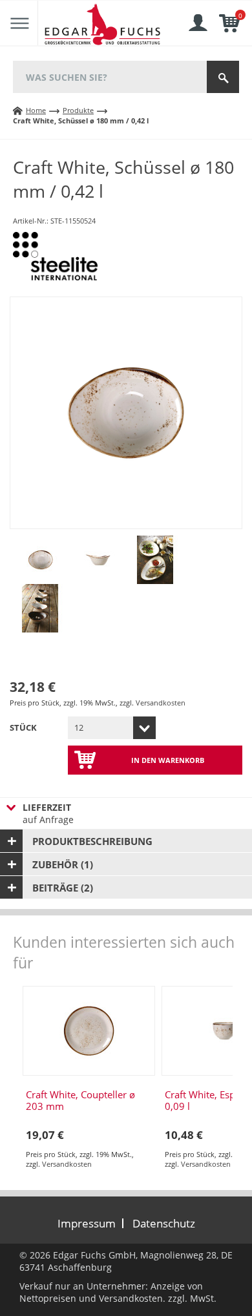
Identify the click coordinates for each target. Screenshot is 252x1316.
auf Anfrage (48, 813)
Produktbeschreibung (92, 841)
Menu (19, 23)
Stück (23, 727)
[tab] (126, 841)
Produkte (78, 110)
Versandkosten (160, 702)
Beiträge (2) (62, 887)
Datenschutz (163, 1223)
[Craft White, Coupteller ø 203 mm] (89, 1031)
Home (36, 110)
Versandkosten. (132, 1298)
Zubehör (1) (62, 864)
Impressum (87, 1223)
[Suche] (223, 77)
